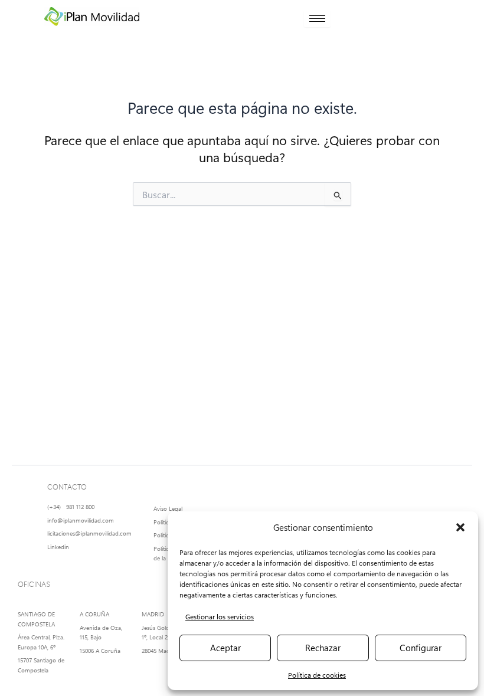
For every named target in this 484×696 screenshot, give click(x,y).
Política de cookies (317, 674)
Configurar (421, 648)
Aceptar (225, 648)
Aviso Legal (167, 508)
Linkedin (58, 547)
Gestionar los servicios (219, 616)
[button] (460, 527)
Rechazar (323, 648)
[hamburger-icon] (317, 18)
